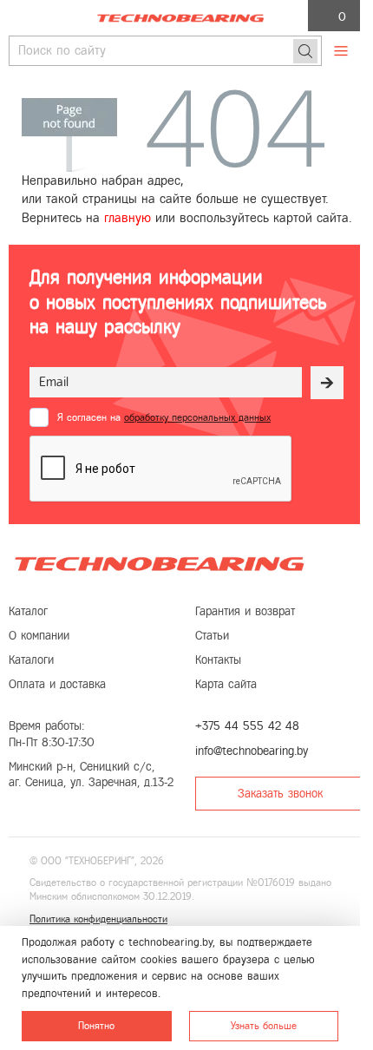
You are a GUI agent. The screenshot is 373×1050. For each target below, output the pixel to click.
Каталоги (31, 659)
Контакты (218, 659)
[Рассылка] (327, 382)
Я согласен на (164, 417)
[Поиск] (305, 51)
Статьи (212, 635)
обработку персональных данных (197, 417)
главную (127, 218)
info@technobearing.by (251, 751)
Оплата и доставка (57, 684)
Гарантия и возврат (245, 611)
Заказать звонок (280, 793)
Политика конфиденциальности (98, 919)
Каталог (28, 611)
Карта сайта (226, 684)
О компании (39, 635)
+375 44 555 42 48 (247, 725)
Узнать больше (264, 1025)
